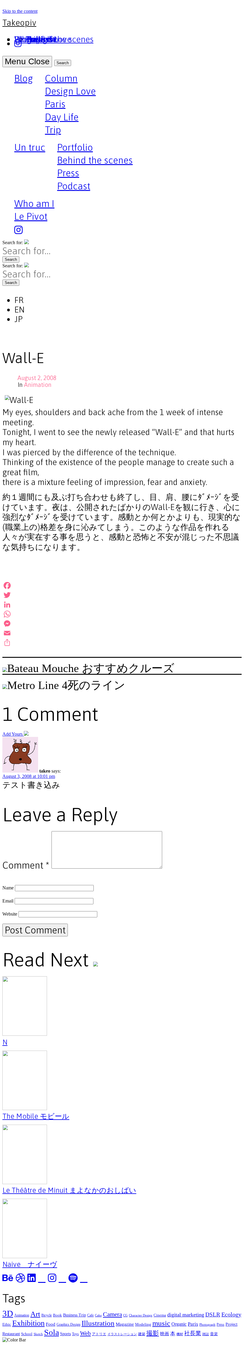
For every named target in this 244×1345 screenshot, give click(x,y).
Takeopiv (19, 22)
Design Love (70, 91)
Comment (25, 865)
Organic (179, 1324)
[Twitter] (122, 595)
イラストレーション (122, 1334)
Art (35, 1314)
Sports (65, 1333)
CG (125, 1315)
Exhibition (28, 1323)
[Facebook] (122, 585)
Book (57, 1315)
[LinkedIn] (122, 604)
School (26, 1334)
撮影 (152, 1333)
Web (85, 1333)
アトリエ (99, 1334)
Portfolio (75, 147)
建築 (141, 1334)
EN (19, 309)
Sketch (38, 1334)
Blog (23, 79)
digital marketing (185, 1315)
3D (7, 1313)
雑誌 (205, 1334)
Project (231, 1324)
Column (61, 78)
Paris (55, 104)
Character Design (140, 1315)
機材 (179, 1334)
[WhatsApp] (122, 614)
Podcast (73, 186)
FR (19, 300)
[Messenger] (122, 623)
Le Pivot (30, 216)
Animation (37, 384)
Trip (53, 130)
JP (18, 319)
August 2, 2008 (37, 377)
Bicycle (46, 1315)
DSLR (212, 1314)
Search (63, 63)
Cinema (160, 1315)
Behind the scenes (95, 160)
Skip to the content (19, 11)
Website (9, 913)
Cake (98, 1315)
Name (8, 887)
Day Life (62, 117)
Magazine (125, 1324)
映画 (164, 1333)
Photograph (207, 1324)
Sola (51, 1332)
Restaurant (11, 1333)
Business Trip (74, 1315)
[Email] (122, 633)
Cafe (90, 1315)
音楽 (214, 1334)
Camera (112, 1314)
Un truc (29, 148)
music (161, 1323)
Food (50, 1324)
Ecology (231, 1314)
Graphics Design (68, 1324)
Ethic (6, 1324)
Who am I (34, 204)
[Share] (122, 642)
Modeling (143, 1324)
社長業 (192, 1333)
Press (68, 173)
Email (7, 900)
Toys (75, 1334)
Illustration (98, 1323)
